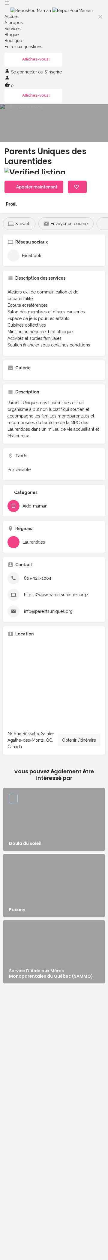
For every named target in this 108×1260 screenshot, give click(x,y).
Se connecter (24, 72)
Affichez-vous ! (36, 59)
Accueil (11, 16)
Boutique (13, 40)
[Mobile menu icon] (54, 3)
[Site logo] (31, 10)
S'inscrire (53, 72)
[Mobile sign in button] (7, 78)
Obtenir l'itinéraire (79, 740)
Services (12, 28)
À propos (13, 22)
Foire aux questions (23, 46)
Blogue (11, 34)
